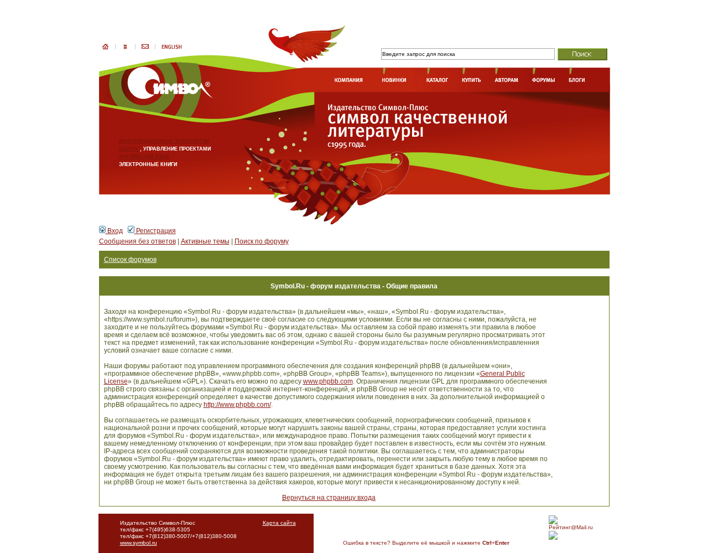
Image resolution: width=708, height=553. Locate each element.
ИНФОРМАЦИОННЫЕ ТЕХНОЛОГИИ (164, 141)
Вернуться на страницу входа (329, 498)
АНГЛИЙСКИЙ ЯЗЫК (144, 156)
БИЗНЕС (129, 149)
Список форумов (130, 259)
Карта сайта (279, 523)
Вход (114, 231)
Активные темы (205, 241)
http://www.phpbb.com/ (237, 405)
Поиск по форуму (262, 241)
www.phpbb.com (328, 381)
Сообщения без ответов (137, 241)
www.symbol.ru (138, 543)
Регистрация (155, 231)
